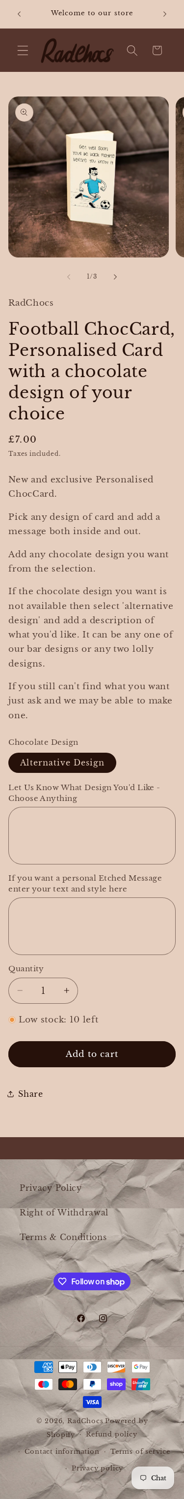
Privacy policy (97, 1468)
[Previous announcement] (19, 14)
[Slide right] (115, 276)
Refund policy (111, 1434)
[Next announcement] (165, 14)
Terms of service (140, 1451)
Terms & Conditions (63, 1237)
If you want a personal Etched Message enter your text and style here (85, 883)
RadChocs (85, 1421)
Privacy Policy (51, 1188)
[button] (22, 50)
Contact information (62, 1451)
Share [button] (30, 1094)
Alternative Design (62, 762)
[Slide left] (68, 276)
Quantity (26, 968)
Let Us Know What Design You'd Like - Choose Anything (84, 792)
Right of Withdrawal (64, 1212)
